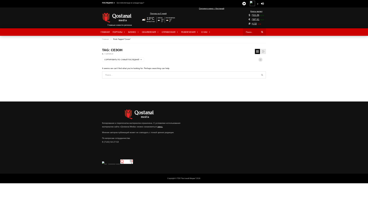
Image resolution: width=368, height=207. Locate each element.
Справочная (168, 32)
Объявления (149, 32)
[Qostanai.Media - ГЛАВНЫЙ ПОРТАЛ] (119, 18)
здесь (160, 126)
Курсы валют (256, 11)
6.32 (254, 24)
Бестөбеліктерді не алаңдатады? (130, 3)
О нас (204, 32)
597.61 (255, 19)
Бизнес (132, 32)
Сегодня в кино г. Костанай (211, 8)
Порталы (117, 32)
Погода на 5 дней (158, 13)
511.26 (255, 15)
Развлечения (188, 32)
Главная (105, 32)
